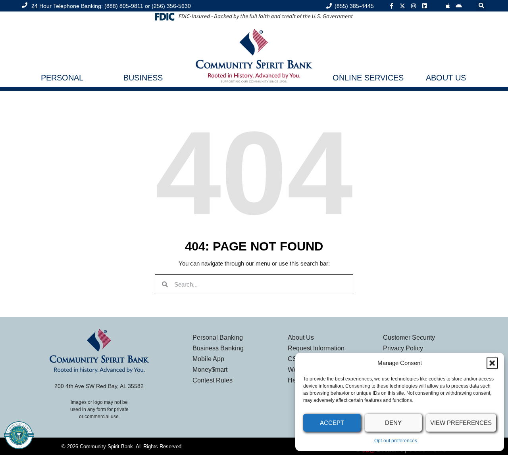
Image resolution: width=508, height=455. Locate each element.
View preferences (461, 422)
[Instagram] (413, 5)
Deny (393, 422)
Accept (332, 422)
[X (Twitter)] (402, 5)
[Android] (458, 5)
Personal (62, 77)
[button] (492, 363)
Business (143, 77)
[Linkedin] (424, 5)
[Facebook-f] (391, 5)
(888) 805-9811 (123, 6)
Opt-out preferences (395, 441)
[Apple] (447, 5)
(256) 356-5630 (171, 6)
